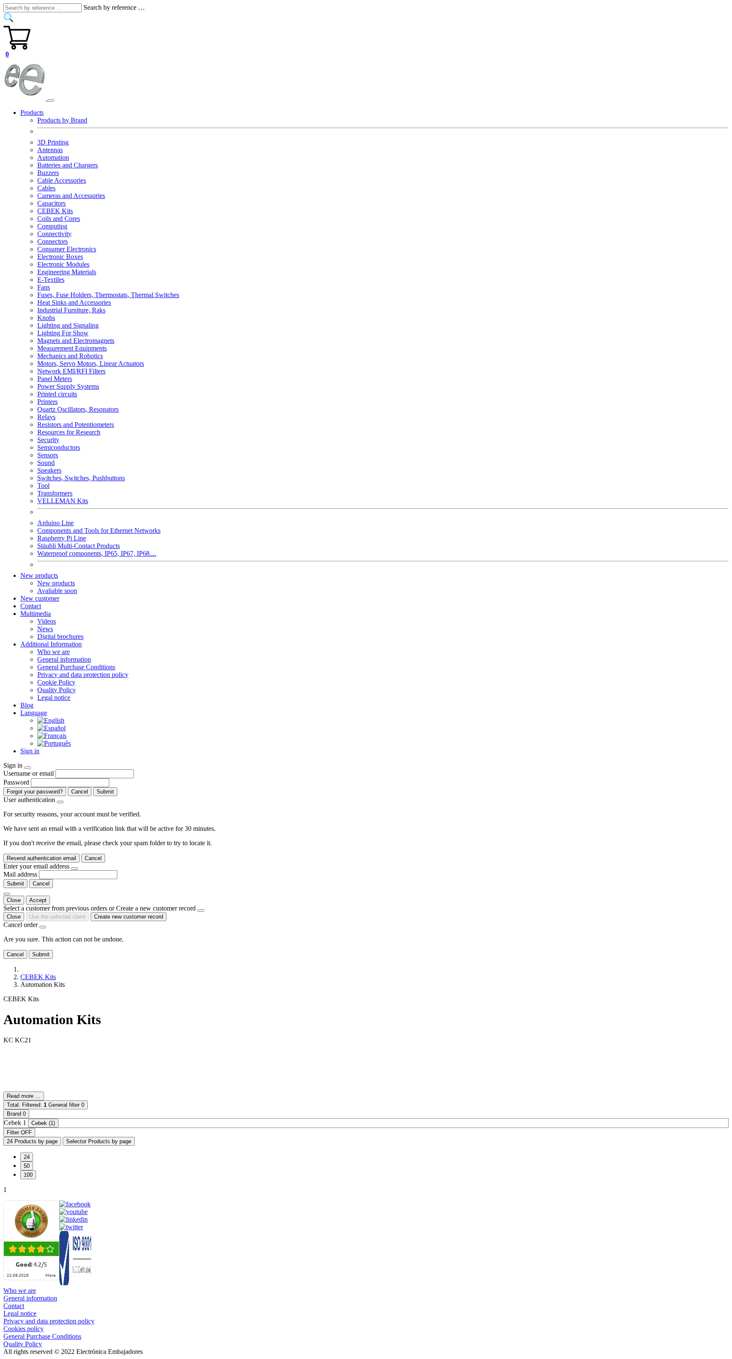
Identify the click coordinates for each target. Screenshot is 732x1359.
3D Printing (53, 142)
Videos (46, 621)
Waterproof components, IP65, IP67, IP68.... (96, 553)
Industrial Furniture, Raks (71, 310)
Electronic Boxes (60, 256)
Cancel (79, 791)
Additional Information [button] (51, 644)
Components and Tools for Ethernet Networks (99, 530)
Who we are (53, 651)
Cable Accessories (61, 180)
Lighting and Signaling (68, 325)
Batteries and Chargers (67, 165)
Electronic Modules (63, 264)
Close (14, 900)
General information (64, 659)
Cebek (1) (43, 1123)
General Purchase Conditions (76, 667)
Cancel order (20, 924)
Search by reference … (114, 7)
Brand (16, 1114)
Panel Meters (54, 378)
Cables (46, 188)
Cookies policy (23, 1328)
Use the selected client (57, 916)
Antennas (50, 149)
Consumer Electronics (66, 249)
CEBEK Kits (55, 210)
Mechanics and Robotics (70, 355)
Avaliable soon (57, 590)
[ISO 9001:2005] (75, 1283)
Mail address (20, 874)
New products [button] (39, 575)
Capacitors (51, 203)
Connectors (52, 241)
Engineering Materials (66, 272)
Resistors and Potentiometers (75, 424)
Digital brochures (60, 636)
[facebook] (75, 1204)
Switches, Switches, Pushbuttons (81, 478)
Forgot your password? (35, 791)
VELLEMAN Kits (62, 500)
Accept (38, 900)
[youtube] (73, 1211)
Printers (47, 401)
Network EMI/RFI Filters (71, 371)
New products (56, 583)
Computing (52, 226)
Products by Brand (62, 120)
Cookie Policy (56, 682)
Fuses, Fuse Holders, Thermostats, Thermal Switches (108, 294)
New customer (39, 598)
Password (16, 782)
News (45, 628)
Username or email (28, 773)
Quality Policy (56, 689)
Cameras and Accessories (71, 195)
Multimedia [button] (35, 613)
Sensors (47, 455)
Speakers (49, 470)
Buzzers (48, 172)
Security (48, 439)
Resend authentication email (41, 858)
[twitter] (71, 1227)
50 (27, 1166)
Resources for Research (68, 432)
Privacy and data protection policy (82, 674)
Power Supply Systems (68, 386)
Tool (43, 485)
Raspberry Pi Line (61, 538)
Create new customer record (128, 916)
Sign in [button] (29, 751)
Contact (30, 606)
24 (27, 1157)
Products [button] (32, 112)
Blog (26, 705)
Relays (46, 417)
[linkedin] (73, 1219)
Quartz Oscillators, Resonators (78, 409)
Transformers (54, 493)
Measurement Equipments (72, 348)
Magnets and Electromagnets (75, 340)
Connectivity (54, 233)
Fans (43, 287)
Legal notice (53, 697)
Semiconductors (58, 447)
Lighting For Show (63, 333)
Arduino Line (55, 522)
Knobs (46, 317)
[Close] (27, 767)
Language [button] (33, 712)
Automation (53, 157)
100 (28, 1175)
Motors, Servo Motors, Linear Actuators (90, 363)
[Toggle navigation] (50, 100)
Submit (105, 791)
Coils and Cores (58, 218)
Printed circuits (57, 394)
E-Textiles (50, 279)
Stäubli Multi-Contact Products (78, 545)
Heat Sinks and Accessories (74, 302)
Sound (46, 462)
